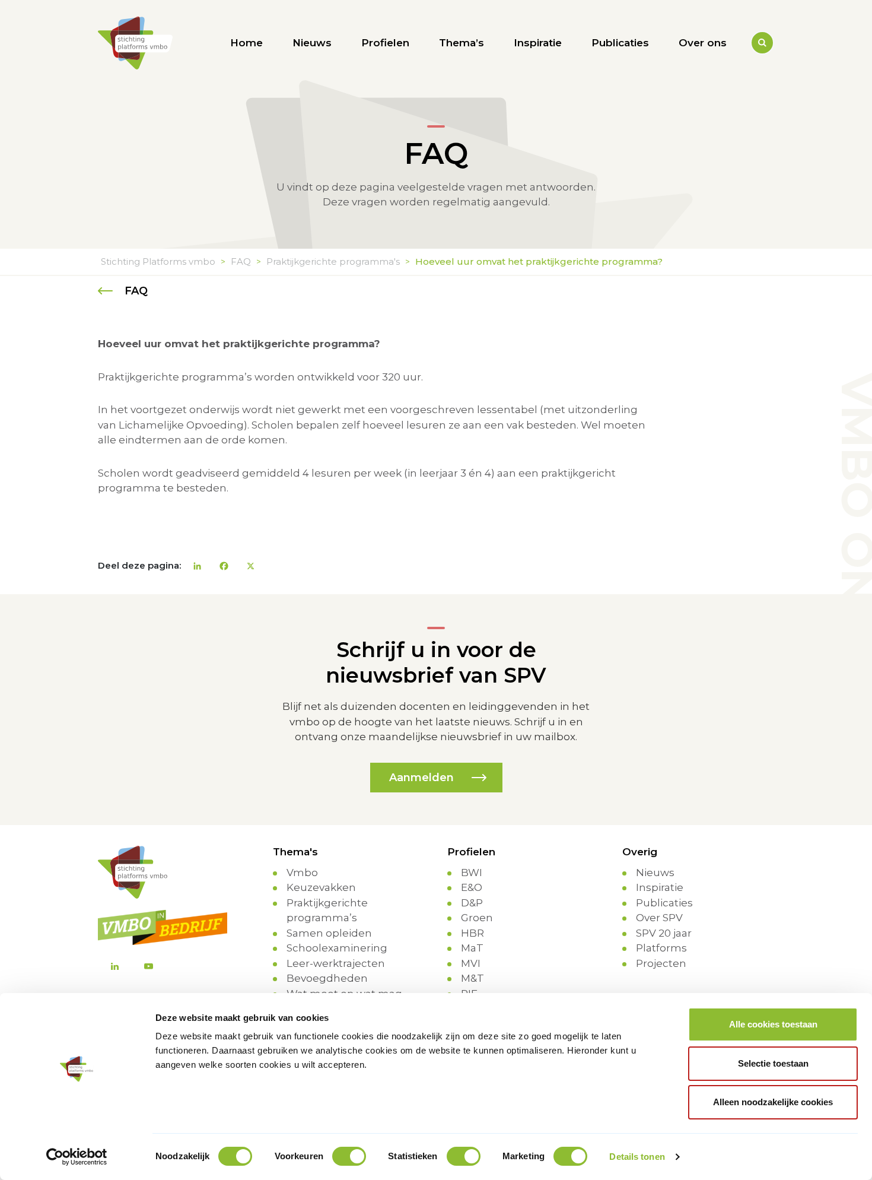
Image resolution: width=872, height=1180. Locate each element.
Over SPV (659, 918)
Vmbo (302, 872)
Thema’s (461, 43)
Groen (477, 918)
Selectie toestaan (773, 1063)
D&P (472, 903)
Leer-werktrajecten (336, 963)
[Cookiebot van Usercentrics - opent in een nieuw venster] (77, 1157)
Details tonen (636, 1157)
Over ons (703, 43)
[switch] (349, 1156)
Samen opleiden (329, 933)
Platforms (661, 948)
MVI (470, 963)
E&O (471, 887)
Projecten (661, 963)
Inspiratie (538, 43)
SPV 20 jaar (664, 933)
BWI (471, 872)
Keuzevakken (321, 887)
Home (246, 43)
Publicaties (620, 43)
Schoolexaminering (337, 948)
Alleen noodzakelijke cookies (773, 1102)
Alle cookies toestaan (773, 1024)
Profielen (385, 43)
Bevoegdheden (327, 978)
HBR (472, 933)
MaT (472, 948)
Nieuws (312, 43)
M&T (472, 978)
